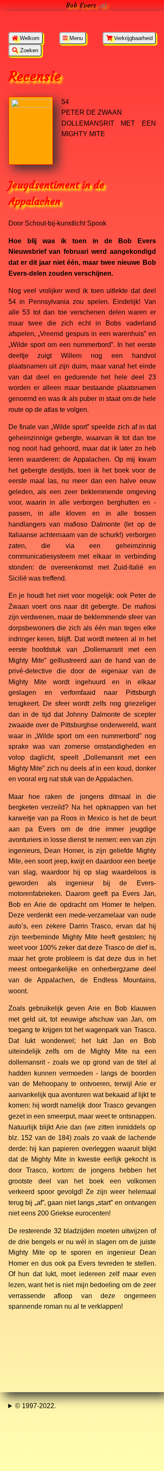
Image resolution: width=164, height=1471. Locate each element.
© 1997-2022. (35, 1405)
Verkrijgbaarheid (132, 38)
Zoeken (28, 50)
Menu (75, 38)
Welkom (29, 38)
